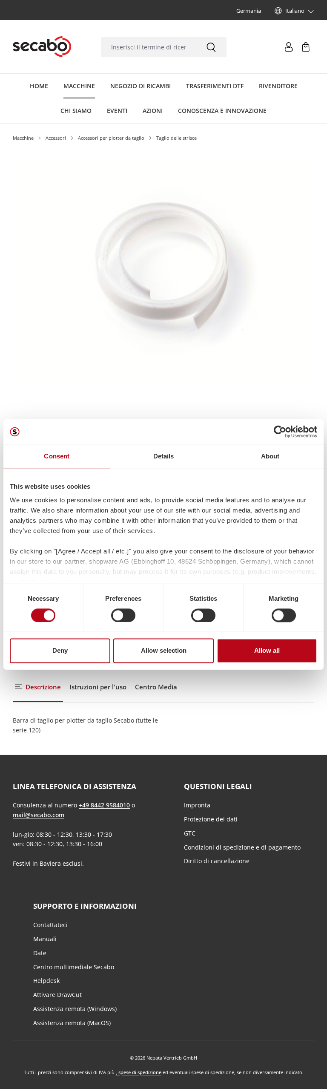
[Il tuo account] (288, 47)
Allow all (267, 650)
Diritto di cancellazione (217, 861)
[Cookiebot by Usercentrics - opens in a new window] (280, 431)
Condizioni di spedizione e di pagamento (242, 847)
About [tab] (270, 456)
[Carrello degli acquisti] (305, 47)
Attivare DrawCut (57, 995)
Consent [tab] (56, 456)
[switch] (123, 615)
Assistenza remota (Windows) (75, 1009)
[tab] (38, 687)
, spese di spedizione (138, 1072)
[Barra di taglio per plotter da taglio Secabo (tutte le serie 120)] (163, 272)
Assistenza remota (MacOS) (72, 1023)
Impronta (197, 805)
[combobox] (148, 47)
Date (39, 953)
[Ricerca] (211, 47)
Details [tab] (163, 456)
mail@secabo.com (38, 815)
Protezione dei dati (211, 819)
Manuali (45, 939)
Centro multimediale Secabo (73, 967)
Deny (60, 650)
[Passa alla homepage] (42, 47)
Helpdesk (46, 981)
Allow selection (163, 650)
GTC (189, 833)
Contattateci (50, 925)
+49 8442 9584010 (104, 805)
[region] (163, 310)
